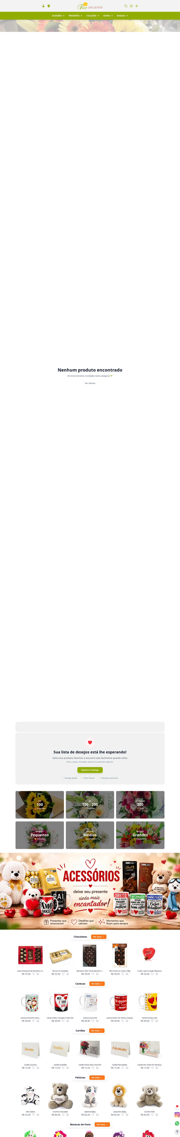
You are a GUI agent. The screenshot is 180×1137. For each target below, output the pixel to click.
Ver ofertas (90, 383)
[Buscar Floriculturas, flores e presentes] (125, 5)
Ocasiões (58, 15)
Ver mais (97, 936)
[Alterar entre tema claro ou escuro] (136, 5)
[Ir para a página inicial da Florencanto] (90, 6)
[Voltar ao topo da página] (177, 1131)
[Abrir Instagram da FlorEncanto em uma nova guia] (177, 1115)
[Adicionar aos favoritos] (33, 973)
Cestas (108, 15)
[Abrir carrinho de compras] (131, 6)
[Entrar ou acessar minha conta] (43, 5)
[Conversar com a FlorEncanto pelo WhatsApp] (177, 1123)
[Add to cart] (37, 973)
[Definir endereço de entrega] (48, 5)
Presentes (75, 15)
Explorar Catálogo (90, 770)
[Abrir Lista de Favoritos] (177, 1106)
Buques (122, 15)
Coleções (92, 15)
